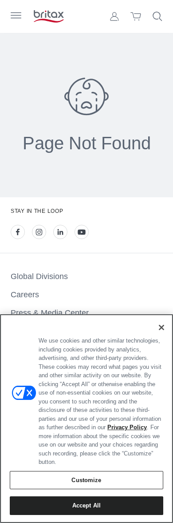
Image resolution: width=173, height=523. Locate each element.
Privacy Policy (127, 427)
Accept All (86, 505)
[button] (114, 16)
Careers (25, 294)
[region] (86, 418)
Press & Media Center (50, 312)
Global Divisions (39, 276)
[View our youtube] (82, 232)
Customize (86, 480)
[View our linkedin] (60, 232)
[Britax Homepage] (49, 16)
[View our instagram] (39, 232)
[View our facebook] (18, 232)
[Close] (161, 327)
